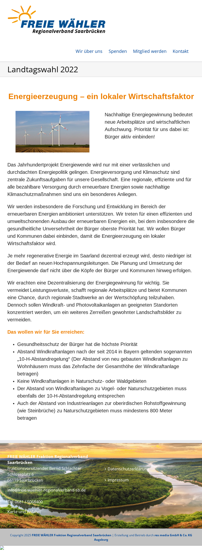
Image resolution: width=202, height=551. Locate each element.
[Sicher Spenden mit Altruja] (2, 548)
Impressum (118, 480)
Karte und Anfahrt (24, 511)
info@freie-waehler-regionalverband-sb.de (46, 490)
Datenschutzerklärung (128, 469)
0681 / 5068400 (29, 502)
